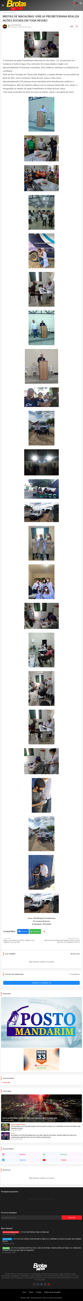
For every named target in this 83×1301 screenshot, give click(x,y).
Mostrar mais (75, 954)
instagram (22, 1154)
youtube (63, 1160)
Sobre (31, 1292)
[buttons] (34, 1284)
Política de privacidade (52, 1292)
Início (24, 1292)
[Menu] (3, 5)
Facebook (24, 931)
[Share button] (44, 931)
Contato (39, 1292)
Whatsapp (36, 931)
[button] (76, 3)
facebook (22, 1160)
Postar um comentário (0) (41, 983)
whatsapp (63, 1154)
